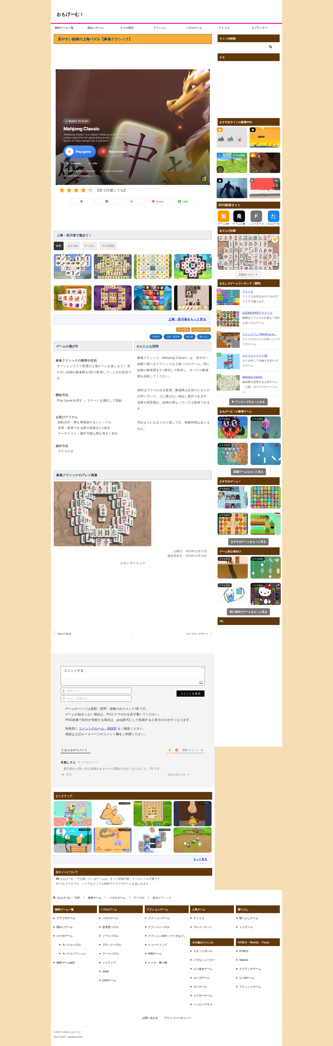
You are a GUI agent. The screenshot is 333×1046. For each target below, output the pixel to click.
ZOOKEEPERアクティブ (257, 312)
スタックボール (202, 951)
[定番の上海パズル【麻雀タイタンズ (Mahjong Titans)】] (113, 266)
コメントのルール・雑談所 (98, 728)
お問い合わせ (150, 1017)
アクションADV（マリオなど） (167, 935)
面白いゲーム (95, 27)
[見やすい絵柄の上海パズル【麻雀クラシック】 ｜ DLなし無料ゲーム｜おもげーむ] (248, 258)
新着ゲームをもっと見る (248, 471)
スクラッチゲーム (250, 968)
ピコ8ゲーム (246, 977)
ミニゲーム (246, 927)
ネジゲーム (200, 986)
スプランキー (259, 27)
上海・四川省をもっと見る (187, 319)
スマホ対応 (127, 27)
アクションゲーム (159, 918)
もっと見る (200, 859)
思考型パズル (110, 927)
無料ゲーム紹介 (65, 962)
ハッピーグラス (202, 1004)
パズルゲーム (194, 27)
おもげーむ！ (70, 14)
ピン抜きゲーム (202, 968)
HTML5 (156, 337)
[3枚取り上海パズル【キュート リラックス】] (193, 297)
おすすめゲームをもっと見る (248, 541)
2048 (105, 971)
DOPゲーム (109, 980)
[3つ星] (76, 190)
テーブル (183, 329)
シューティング (157, 944)
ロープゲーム (201, 977)
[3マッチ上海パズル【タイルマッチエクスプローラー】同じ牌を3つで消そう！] (73, 266)
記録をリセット (248, 274)
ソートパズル (110, 935)
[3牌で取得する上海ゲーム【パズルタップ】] (193, 266)
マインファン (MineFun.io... (259, 334)
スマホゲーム (64, 935)
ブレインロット (202, 927)
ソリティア (109, 962)
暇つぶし (204, 337)
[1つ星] (62, 190)
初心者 (189, 337)
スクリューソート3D (254, 355)
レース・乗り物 (157, 962)
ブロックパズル (111, 944)
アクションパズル (159, 927)
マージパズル (110, 953)
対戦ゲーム (155, 953)
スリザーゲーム (202, 995)
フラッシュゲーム (250, 986)
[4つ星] (83, 190)
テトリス (224, 27)
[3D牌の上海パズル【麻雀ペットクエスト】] (153, 297)
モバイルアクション (74, 953)
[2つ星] (69, 190)
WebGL (244, 959)
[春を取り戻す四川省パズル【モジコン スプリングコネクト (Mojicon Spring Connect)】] (153, 266)
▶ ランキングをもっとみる (248, 401)
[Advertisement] (133, 55)
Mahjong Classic (252, 376)
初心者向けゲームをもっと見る (248, 611)
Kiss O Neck (64, 633)
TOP (68, 897)
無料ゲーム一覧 (64, 27)
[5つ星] (90, 190)
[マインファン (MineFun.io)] (228, 340)
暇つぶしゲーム (248, 918)
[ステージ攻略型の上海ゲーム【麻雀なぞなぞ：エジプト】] (113, 297)
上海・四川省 (172, 337)
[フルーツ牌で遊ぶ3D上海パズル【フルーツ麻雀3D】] (73, 297)
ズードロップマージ (197, 633)
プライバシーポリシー (177, 1017)
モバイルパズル (71, 944)
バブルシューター (204, 959)
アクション (160, 27)
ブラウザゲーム (65, 918)
